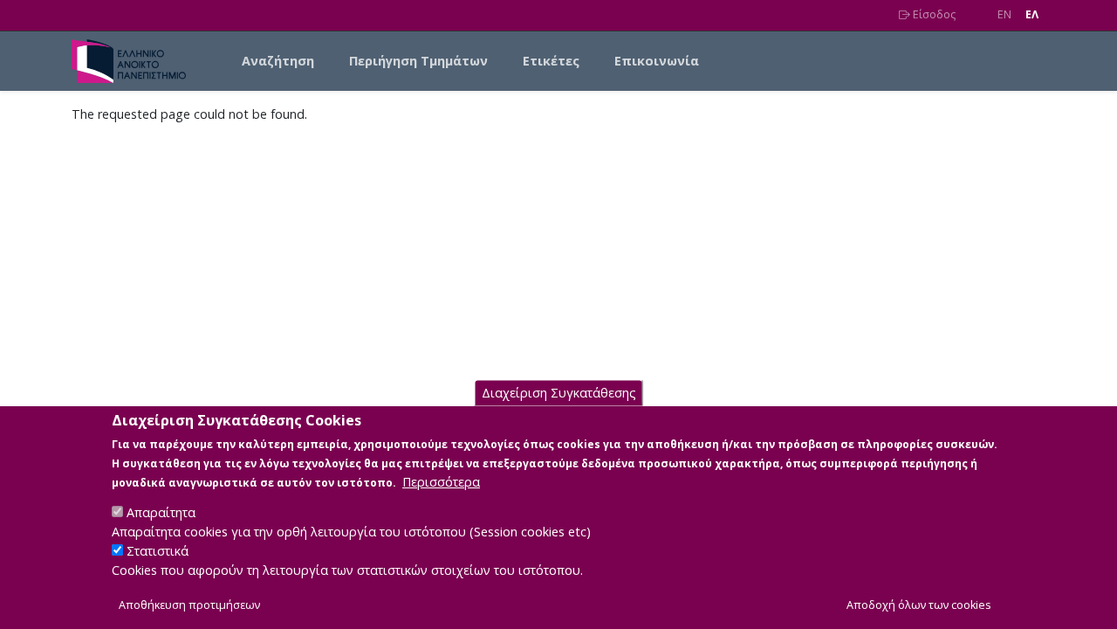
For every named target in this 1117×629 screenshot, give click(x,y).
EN (1004, 14)
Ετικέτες (551, 60)
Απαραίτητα (161, 512)
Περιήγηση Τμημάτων (418, 60)
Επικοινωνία (656, 60)
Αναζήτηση (278, 60)
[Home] (136, 61)
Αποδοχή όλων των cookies (918, 604)
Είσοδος (933, 14)
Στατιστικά (157, 551)
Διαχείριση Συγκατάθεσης (559, 392)
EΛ (1031, 14)
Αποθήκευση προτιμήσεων (189, 604)
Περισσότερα (441, 481)
